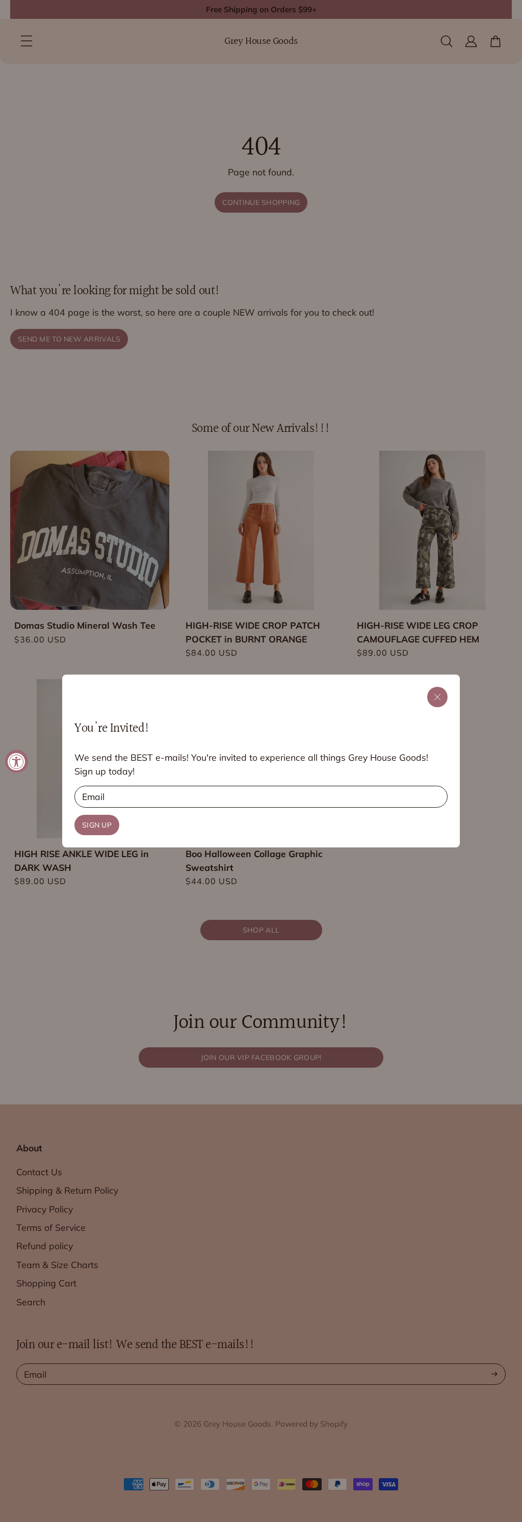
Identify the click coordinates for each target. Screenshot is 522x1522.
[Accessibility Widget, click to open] (16, 761)
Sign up (97, 825)
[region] (261, 761)
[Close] (437, 697)
